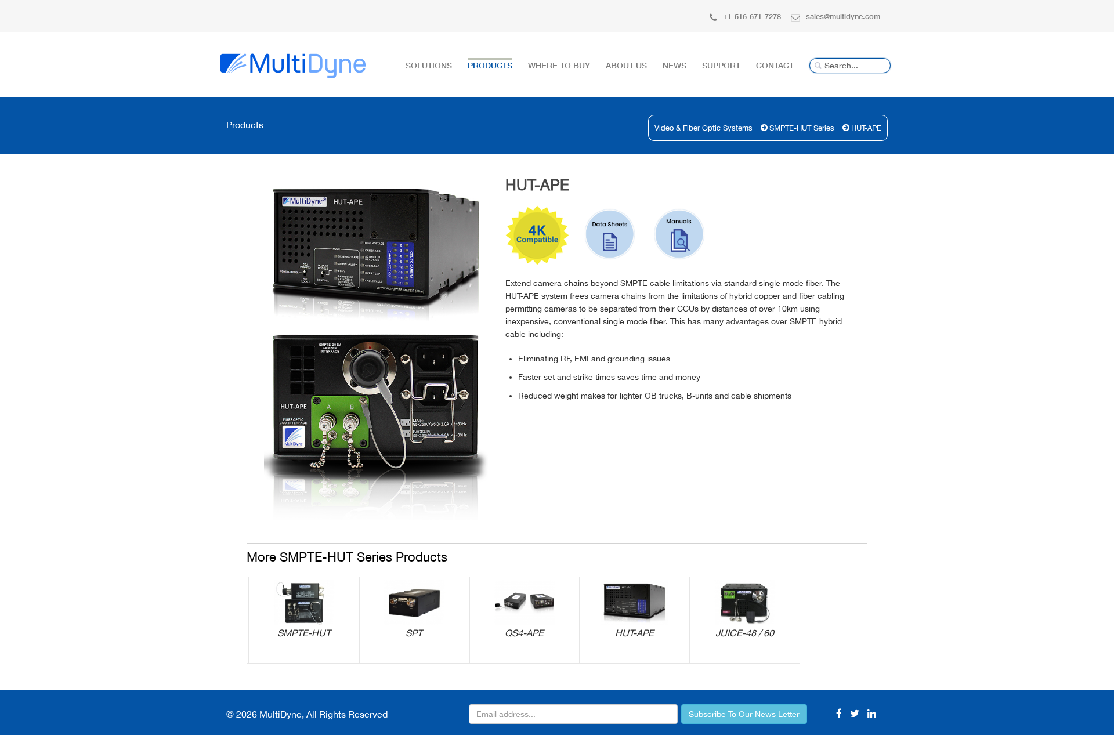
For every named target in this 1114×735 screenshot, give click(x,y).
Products (490, 65)
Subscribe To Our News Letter (744, 714)
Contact (775, 65)
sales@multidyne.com (843, 16)
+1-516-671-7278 (752, 16)
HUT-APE (866, 128)
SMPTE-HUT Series (801, 128)
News (674, 65)
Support (721, 65)
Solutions (429, 65)
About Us (626, 65)
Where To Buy (559, 65)
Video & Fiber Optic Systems (703, 128)
